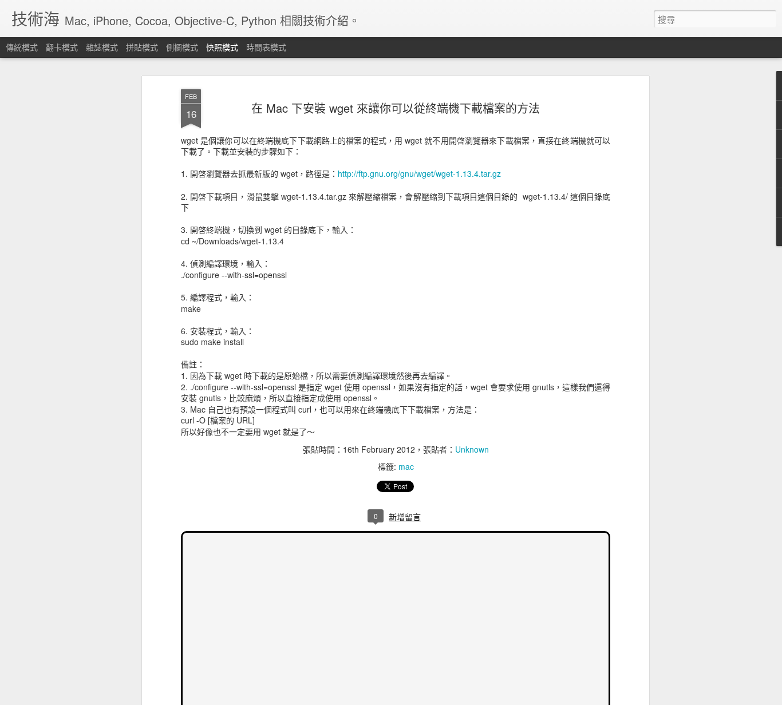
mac (406, 466)
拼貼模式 (142, 47)
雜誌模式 (102, 47)
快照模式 (222, 47)
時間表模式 (266, 47)
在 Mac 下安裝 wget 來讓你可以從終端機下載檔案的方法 (395, 108)
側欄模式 (182, 47)
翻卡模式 (62, 47)
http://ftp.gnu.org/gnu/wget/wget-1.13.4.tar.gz (419, 174)
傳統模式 (22, 47)
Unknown (472, 449)
